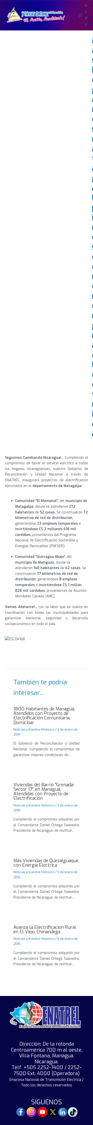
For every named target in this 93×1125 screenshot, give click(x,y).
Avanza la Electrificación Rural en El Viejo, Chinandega (44, 929)
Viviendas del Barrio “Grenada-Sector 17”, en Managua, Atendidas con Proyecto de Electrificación (44, 792)
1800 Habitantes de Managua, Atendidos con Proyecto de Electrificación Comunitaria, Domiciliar (44, 716)
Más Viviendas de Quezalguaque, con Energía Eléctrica (46, 863)
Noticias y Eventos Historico (34, 729)
